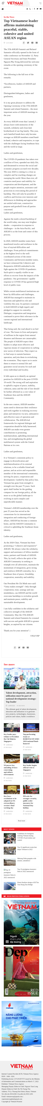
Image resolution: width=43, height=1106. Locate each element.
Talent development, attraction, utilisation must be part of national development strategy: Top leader (21, 697)
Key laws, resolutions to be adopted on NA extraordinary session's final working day (10, 802)
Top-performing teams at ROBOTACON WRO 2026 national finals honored (31, 739)
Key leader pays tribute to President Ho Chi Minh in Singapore (11, 737)
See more (9, 664)
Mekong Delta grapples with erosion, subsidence (26, 859)
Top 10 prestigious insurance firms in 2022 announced (26, 870)
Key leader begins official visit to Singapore (30, 767)
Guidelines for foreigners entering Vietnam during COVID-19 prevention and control (26, 837)
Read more (21, 821)
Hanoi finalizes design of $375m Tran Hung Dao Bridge (28, 883)
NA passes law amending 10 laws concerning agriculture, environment (10, 770)
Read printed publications (18, 896)
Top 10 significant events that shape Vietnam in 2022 (27, 848)
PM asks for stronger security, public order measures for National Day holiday (30, 802)
